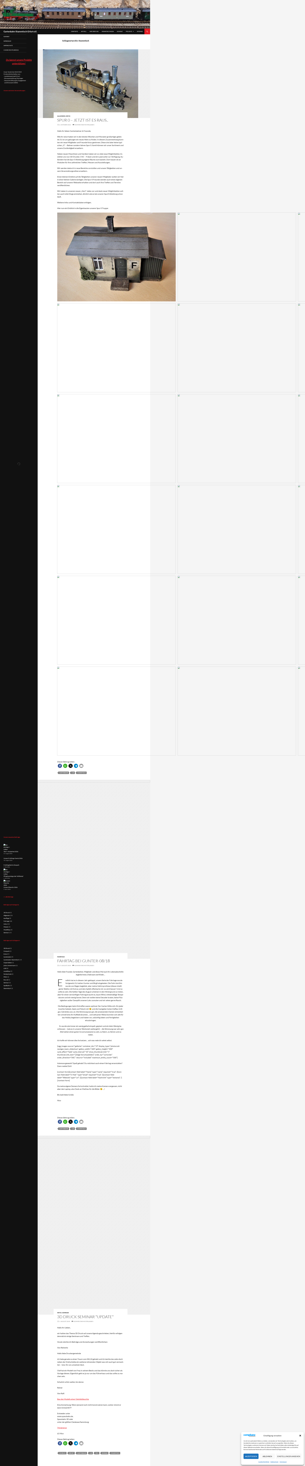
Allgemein (61, 116)
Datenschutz (274, 1462)
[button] (300, 1435)
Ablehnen (267, 1456)
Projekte (129, 31)
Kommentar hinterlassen (84, 125)
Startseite (74, 31)
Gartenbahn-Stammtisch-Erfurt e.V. (20, 31)
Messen (6, 927)
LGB (72, 773)
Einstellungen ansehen (288, 1456)
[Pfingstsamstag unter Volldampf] (7, 872)
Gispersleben (8, 963)
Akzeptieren (251, 1456)
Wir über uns (94, 31)
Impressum (283, 1462)
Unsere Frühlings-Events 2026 (13, 858)
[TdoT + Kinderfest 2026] (7, 847)
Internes (140, 31)
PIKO (97, 1453)
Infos (68, 116)
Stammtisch (81, 773)
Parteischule (7, 974)
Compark (6, 951)
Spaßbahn (7, 985)
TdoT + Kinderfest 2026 (11, 851)
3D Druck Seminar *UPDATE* (85, 1316)
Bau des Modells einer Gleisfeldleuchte (73, 1399)
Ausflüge (6, 918)
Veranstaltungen (108, 31)
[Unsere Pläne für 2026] (7, 883)
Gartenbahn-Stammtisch (11, 960)
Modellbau (7, 930)
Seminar (65, 1313)
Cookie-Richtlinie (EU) (11, 50)
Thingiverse (62, 1428)
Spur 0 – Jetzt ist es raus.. (82, 120)
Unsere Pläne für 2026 (11, 887)
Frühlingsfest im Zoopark (11, 865)
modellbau (7, 971)
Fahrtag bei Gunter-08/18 (83, 960)
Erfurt (71, 1453)
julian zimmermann (10, 965)
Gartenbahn (63, 773)
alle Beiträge (9, 897)
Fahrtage (61, 957)
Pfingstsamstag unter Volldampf (13, 876)
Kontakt (120, 31)
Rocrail (6, 980)
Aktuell (83, 31)
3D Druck (62, 1453)
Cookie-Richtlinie (263, 1462)
